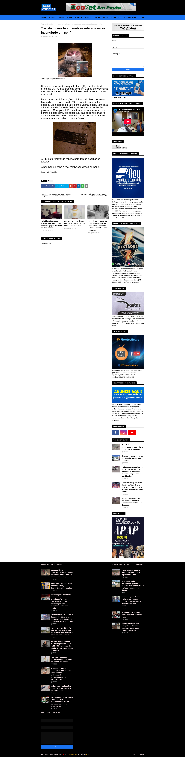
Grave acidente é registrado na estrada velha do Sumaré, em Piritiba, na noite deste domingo (62, 573)
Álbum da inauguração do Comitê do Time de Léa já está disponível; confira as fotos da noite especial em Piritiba (132, 487)
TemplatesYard (72, 754)
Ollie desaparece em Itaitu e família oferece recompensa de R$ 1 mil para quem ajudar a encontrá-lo (62, 701)
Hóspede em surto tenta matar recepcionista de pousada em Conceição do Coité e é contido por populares (97, 225)
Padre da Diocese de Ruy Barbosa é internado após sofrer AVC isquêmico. (74, 223)
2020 (87, 754)
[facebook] (115, 432)
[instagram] (123, 432)
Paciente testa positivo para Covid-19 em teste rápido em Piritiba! (131, 572)
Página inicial (45, 24)
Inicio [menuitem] (43, 17)
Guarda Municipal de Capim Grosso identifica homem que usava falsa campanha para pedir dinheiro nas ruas (62, 618)
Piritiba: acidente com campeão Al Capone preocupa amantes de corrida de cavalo (130, 627)
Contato (141, 754)
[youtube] (132, 432)
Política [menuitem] (78, 17)
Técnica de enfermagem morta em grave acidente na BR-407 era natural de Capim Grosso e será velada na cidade (62, 646)
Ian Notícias (47, 37)
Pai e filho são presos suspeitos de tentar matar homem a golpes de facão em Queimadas (51, 224)
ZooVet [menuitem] (52, 17)
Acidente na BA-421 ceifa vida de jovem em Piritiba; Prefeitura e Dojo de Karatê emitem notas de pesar (62, 631)
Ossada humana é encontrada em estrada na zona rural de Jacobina (132, 447)
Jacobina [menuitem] (115, 17)
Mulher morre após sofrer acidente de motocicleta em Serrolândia (61, 688)
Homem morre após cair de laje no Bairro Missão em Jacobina (132, 458)
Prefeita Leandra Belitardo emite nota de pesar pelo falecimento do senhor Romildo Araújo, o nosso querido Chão (132, 471)
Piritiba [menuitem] (88, 17)
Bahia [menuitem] (61, 17)
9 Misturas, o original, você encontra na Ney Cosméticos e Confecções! (61, 585)
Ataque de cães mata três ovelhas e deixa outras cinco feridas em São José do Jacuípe (132, 501)
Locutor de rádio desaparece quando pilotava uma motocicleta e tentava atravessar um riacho (133, 585)
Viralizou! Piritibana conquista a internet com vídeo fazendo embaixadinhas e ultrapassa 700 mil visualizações (61, 674)
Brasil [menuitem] (69, 17)
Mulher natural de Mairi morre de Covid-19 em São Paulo (132, 614)
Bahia (53, 24)
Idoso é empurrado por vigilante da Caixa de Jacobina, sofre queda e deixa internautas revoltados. (131, 601)
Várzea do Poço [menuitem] (129, 17)
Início (134, 754)
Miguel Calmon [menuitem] (101, 17)
